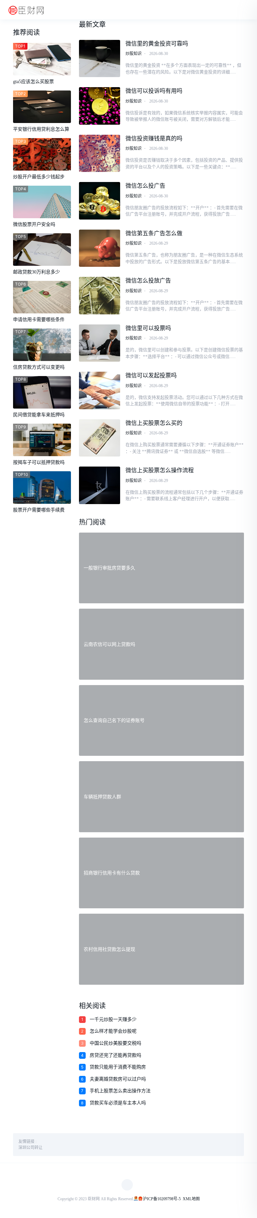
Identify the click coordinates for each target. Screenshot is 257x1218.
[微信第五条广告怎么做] (99, 248)
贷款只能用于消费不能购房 (118, 1067)
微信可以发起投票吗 (151, 375)
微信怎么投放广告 (148, 281)
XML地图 (191, 1199)
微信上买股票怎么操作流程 (159, 470)
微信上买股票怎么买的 (153, 423)
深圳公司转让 (30, 1147)
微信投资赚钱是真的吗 (153, 138)
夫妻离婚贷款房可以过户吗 (118, 1079)
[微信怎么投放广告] (99, 295)
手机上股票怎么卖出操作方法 (120, 1090)
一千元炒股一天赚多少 (113, 1019)
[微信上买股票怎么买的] (99, 438)
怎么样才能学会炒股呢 (113, 1031)
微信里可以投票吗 (148, 328)
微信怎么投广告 (145, 186)
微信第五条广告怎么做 (153, 233)
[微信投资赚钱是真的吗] (99, 153)
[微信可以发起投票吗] (99, 390)
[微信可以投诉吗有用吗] (99, 106)
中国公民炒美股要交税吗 (115, 1043)
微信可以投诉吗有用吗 (153, 91)
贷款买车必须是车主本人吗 (118, 1102)
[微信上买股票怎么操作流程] (99, 485)
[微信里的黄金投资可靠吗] (99, 58)
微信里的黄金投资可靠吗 (156, 44)
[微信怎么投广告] (99, 201)
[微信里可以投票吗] (99, 343)
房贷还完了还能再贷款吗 (115, 1055)
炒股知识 (133, 53)
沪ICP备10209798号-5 (162, 1199)
